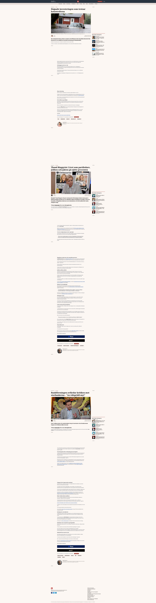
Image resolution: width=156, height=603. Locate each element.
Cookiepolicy (89, 592)
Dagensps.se (52, 165)
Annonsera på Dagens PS (91, 595)
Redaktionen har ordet (90, 596)
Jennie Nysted (64, 122)
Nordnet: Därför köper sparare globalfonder (63, 115)
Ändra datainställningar (90, 599)
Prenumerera (100, 1)
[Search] (103, 1)
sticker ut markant (79, 464)
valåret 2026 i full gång (74, 330)
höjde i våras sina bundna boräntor (67, 509)
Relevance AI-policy (90, 594)
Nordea (72, 555)
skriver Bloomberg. (81, 95)
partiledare (82, 345)
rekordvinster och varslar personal (66, 540)
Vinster (63, 557)
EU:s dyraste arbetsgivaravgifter (65, 281)
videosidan (57, 205)
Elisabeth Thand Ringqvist (75, 345)
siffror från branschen (65, 520)
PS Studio (57, 165)
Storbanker (79, 555)
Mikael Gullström (65, 560)
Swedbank (59, 557)
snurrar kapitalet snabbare (61, 461)
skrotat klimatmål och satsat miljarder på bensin (76, 286)
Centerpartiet (60, 345)
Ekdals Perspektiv (66, 345)
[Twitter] (54, 593)
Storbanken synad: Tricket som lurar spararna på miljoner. (67, 502)
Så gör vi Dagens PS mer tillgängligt (92, 598)
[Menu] (104, 1)
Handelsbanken (67, 555)
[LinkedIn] (56, 593)
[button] (71, 336)
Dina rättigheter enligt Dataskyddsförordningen (94, 593)
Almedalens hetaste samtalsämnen (67, 293)
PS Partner (89, 597)
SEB (75, 555)
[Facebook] (51, 593)
